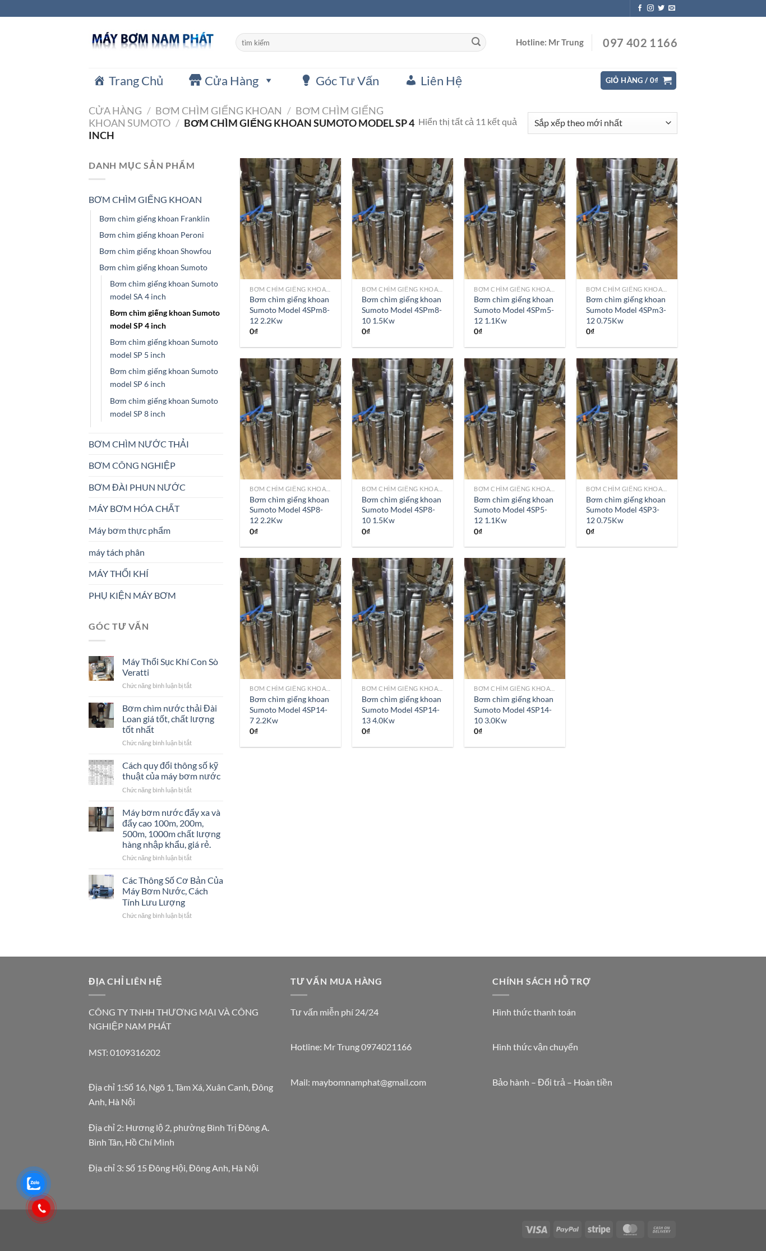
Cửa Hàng (232, 80)
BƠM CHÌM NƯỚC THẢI (139, 443)
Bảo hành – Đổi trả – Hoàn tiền (552, 1082)
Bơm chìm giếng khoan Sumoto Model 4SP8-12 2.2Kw (289, 510)
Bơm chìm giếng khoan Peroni (151, 234)
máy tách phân (117, 552)
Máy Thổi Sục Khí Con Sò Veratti (170, 666)
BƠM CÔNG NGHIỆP (132, 465)
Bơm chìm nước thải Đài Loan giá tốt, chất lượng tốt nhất (169, 719)
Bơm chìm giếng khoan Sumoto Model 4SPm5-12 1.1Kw (514, 309)
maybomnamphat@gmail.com (369, 1082)
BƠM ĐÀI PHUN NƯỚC (137, 487)
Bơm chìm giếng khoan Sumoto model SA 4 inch (164, 290)
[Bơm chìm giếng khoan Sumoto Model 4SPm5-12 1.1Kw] (514, 218)
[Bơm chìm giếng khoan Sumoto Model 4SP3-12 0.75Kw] (626, 418)
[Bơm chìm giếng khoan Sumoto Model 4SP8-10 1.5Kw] (402, 418)
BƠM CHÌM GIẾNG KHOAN (218, 110)
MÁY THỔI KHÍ (119, 573)
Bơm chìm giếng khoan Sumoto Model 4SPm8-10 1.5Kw (402, 309)
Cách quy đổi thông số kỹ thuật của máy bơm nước (171, 770)
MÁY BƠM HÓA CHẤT (134, 508)
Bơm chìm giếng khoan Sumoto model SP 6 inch (164, 377)
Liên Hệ (441, 80)
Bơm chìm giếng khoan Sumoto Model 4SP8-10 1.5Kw (401, 510)
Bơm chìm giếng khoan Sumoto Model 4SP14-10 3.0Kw (513, 709)
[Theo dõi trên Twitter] (661, 8)
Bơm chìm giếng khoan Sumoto (153, 267)
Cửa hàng (115, 110)
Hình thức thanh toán (534, 1012)
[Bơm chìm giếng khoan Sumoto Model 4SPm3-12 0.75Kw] (626, 218)
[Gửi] (476, 42)
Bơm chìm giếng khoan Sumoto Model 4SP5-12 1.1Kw (513, 510)
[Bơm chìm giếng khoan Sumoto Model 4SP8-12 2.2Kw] (290, 418)
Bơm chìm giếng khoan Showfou (155, 251)
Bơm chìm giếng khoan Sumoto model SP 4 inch (165, 319)
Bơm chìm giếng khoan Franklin (154, 218)
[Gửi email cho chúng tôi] (671, 8)
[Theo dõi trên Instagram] (650, 8)
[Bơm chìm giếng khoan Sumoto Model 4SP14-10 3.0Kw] (514, 618)
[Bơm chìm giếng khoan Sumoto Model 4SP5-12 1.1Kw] (514, 418)
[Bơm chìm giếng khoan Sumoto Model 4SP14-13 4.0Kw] (402, 618)
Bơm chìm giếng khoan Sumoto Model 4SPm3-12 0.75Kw (626, 309)
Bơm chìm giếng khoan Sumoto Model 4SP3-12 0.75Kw (626, 510)
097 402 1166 (639, 42)
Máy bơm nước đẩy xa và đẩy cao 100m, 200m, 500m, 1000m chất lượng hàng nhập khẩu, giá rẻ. (171, 828)
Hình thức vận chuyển (535, 1046)
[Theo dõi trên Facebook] (639, 8)
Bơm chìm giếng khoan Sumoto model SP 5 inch (164, 348)
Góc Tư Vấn (347, 80)
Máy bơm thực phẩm (129, 530)
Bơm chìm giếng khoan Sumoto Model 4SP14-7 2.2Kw (289, 709)
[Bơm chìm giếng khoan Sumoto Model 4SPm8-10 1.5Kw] (402, 218)
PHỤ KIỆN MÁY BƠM (132, 595)
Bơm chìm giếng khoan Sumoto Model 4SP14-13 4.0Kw (401, 709)
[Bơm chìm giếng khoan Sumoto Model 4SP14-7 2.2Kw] (290, 618)
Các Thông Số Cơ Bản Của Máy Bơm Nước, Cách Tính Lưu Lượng (172, 891)
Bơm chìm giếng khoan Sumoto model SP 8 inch (164, 407)
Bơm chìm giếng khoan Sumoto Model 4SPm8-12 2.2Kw (290, 309)
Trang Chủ (136, 80)
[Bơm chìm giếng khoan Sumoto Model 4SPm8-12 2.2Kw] (290, 218)
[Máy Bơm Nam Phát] (154, 42)
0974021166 (386, 1046)
